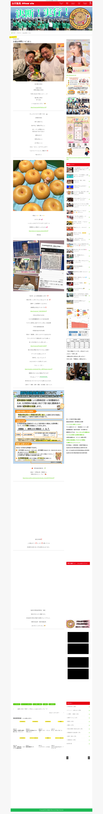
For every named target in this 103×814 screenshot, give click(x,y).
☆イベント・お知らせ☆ (27, 704)
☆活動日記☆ (52, 704)
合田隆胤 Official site (23, 3)
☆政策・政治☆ (71, 736)
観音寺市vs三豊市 (81, 271)
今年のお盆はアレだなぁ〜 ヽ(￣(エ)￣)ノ (81, 199)
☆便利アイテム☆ (72, 717)
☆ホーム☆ (61, 3)
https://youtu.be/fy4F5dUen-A (38, 107)
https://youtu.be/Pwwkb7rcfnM (38, 346)
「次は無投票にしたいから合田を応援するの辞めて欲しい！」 (81, 169)
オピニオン (85, 3)
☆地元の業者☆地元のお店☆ (74, 728)
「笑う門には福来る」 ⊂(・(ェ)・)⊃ (80, 217)
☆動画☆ (70, 721)
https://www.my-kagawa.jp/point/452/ (38, 231)
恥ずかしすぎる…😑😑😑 (80, 233)
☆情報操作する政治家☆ (73, 732)
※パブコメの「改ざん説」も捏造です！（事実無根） (81, 193)
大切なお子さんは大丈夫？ (80, 186)
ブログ (79, 3)
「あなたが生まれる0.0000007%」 (80, 239)
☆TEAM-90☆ (17, 704)
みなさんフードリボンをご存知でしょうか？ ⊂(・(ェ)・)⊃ (81, 205)
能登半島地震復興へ (78, 267)
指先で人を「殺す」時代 (79, 181)
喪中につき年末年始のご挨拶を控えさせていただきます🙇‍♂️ (81, 295)
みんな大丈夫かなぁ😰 (79, 289)
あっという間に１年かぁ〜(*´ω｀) (81, 261)
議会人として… (80, 227)
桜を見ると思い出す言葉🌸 (80, 250)
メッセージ (73, 3)
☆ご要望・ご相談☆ (38, 704)
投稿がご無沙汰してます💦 (80, 278)
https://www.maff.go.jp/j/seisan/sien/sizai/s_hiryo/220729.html (38, 478)
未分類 (69, 743)
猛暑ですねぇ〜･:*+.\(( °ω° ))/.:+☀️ (80, 211)
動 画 (67, 3)
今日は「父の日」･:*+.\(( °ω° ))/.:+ (80, 222)
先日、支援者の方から (79, 256)
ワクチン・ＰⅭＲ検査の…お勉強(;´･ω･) (81, 175)
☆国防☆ (45, 704)
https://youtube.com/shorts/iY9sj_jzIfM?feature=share (38, 369)
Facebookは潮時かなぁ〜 (80, 301)
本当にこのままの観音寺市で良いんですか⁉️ (81, 244)
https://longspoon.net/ (71, 75)
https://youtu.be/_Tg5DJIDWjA (37, 311)
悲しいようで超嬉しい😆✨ (80, 283)
